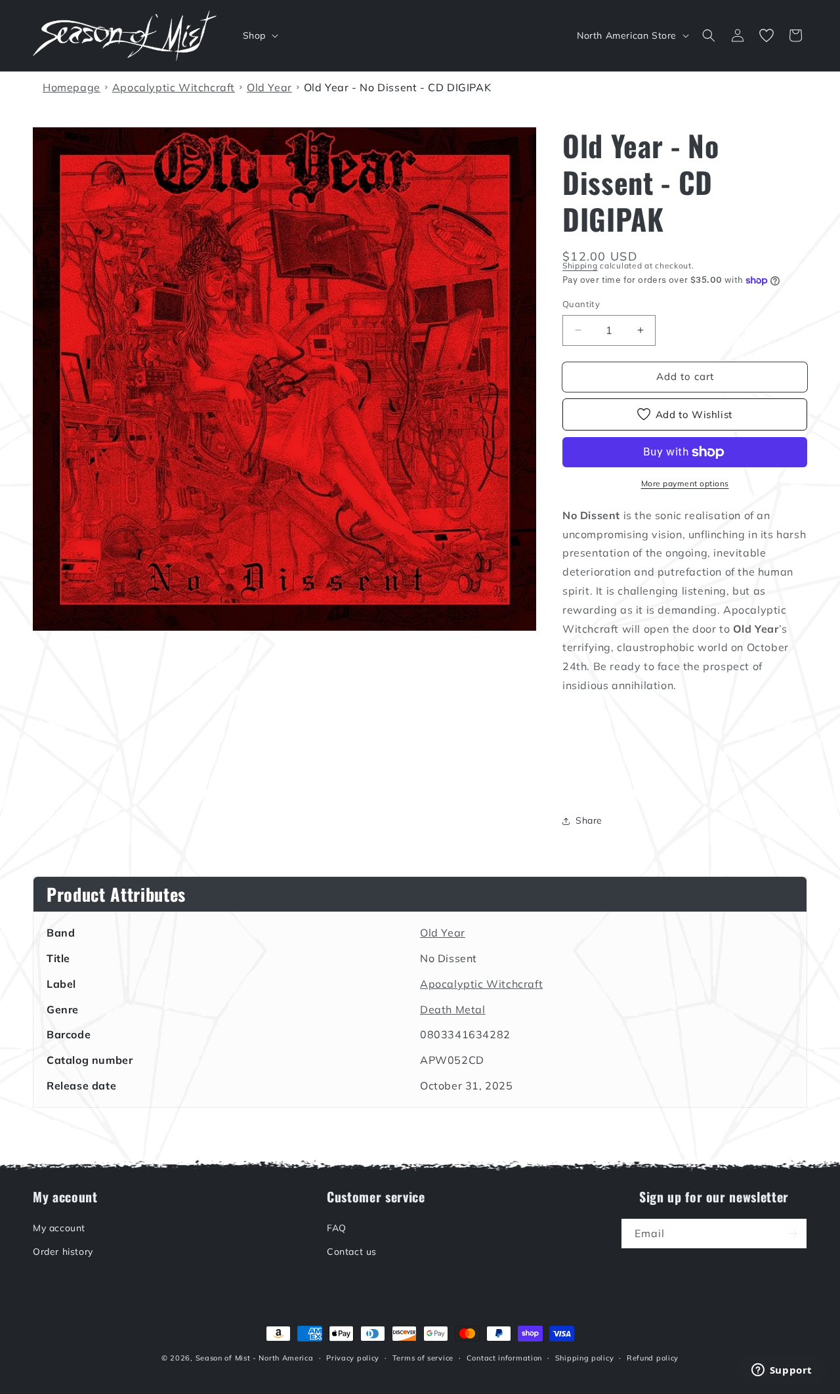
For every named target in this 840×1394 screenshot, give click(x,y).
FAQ (336, 1228)
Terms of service (422, 1357)
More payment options (685, 483)
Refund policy (653, 1357)
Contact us (352, 1251)
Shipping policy (584, 1357)
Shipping (580, 265)
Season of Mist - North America (255, 1357)
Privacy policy (352, 1357)
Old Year (442, 932)
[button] (259, 35)
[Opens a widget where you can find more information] (781, 1371)
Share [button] (589, 820)
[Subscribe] (792, 1233)
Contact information (504, 1357)
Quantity (581, 304)
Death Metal (453, 1009)
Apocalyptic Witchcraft (481, 983)
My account (59, 1228)
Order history (63, 1251)
